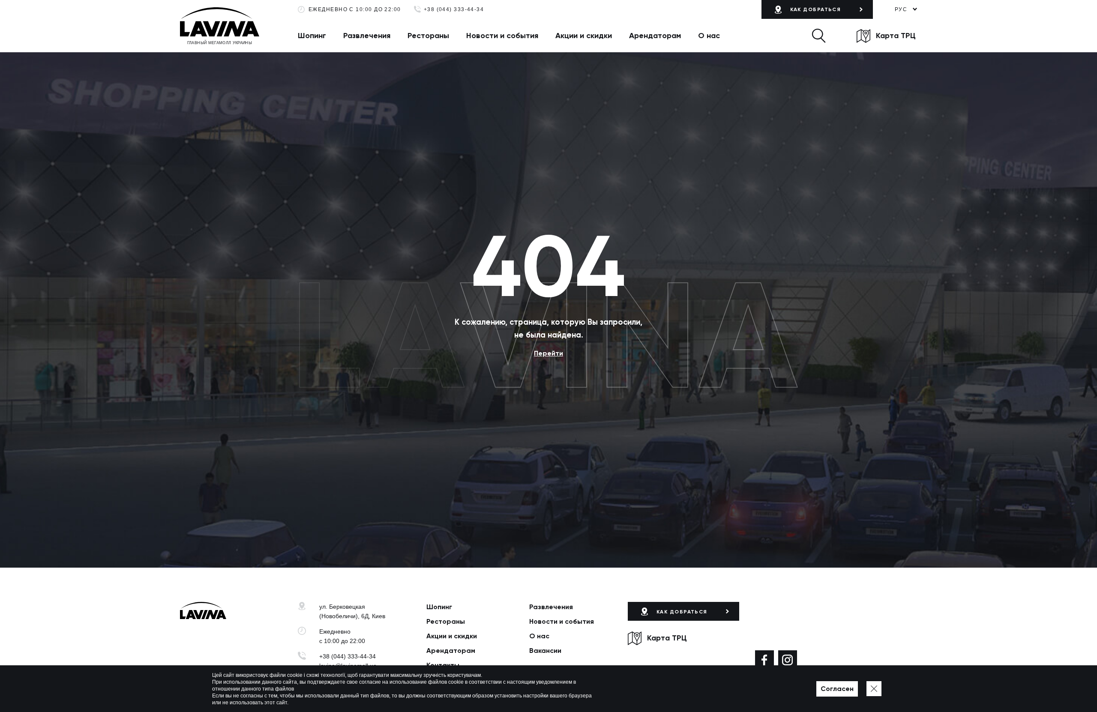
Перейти (548, 353)
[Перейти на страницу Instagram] (787, 659)
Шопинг (312, 35)
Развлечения (366, 35)
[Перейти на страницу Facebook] (764, 659)
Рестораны (428, 35)
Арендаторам (655, 35)
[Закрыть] (873, 688)
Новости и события (502, 35)
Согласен (837, 689)
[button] (818, 35)
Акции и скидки (583, 35)
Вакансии (545, 650)
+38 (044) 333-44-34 (454, 9)
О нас (709, 35)
